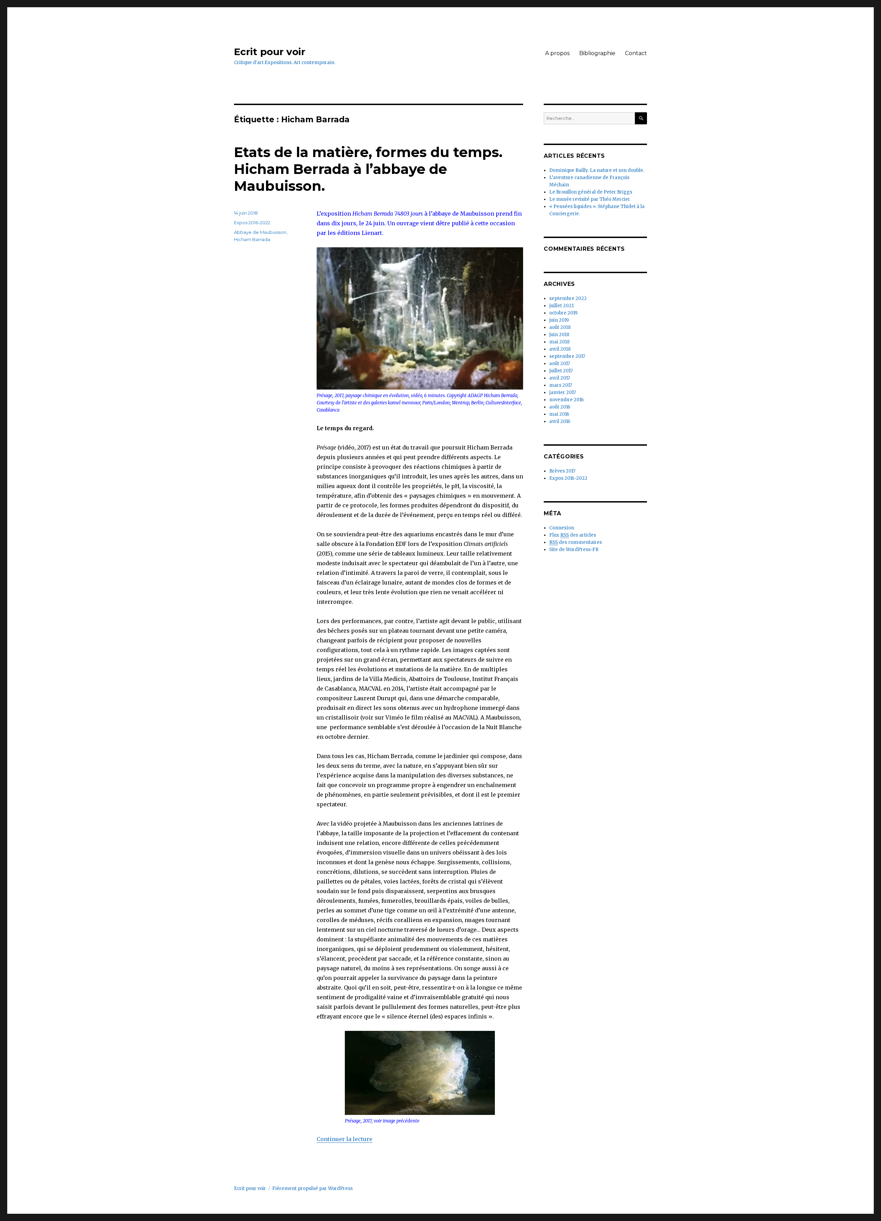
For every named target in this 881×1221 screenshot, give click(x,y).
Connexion (561, 528)
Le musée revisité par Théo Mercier (589, 199)
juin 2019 (559, 320)
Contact (636, 53)
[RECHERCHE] (641, 118)
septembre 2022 (568, 298)
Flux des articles (572, 535)
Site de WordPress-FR (573, 549)
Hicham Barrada (252, 239)
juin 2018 (559, 335)
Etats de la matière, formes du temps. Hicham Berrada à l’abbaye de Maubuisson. (368, 169)
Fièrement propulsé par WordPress (312, 1188)
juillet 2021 (561, 306)
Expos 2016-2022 (252, 222)
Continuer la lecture (344, 1139)
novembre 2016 (566, 400)
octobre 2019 (563, 313)
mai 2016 (559, 414)
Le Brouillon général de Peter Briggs (590, 192)
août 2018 (560, 327)
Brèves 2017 (562, 471)
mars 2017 (560, 385)
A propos (557, 53)
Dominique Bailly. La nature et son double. (596, 170)
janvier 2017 (562, 392)
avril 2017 (559, 378)
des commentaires (575, 542)
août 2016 (559, 407)
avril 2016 (559, 421)
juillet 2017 (561, 371)
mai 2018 (559, 342)
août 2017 (559, 363)
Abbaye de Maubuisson (260, 232)
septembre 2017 (567, 356)
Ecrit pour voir (269, 52)
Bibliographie (597, 53)
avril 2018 (560, 349)
